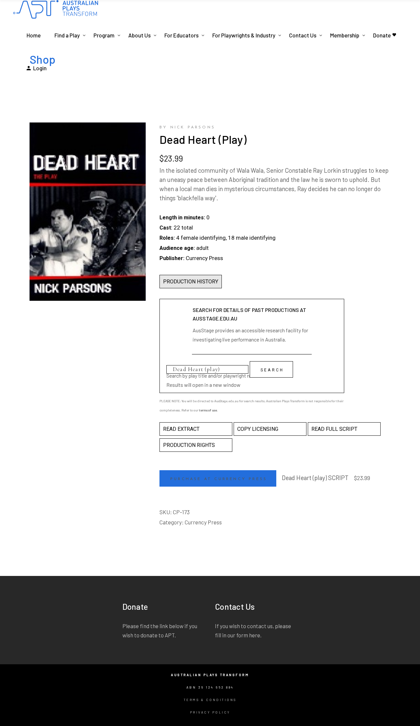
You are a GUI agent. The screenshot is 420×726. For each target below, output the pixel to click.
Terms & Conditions (210, 700)
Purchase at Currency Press (218, 479)
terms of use (208, 410)
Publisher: (171, 258)
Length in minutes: (182, 217)
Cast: (165, 228)
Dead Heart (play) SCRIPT (315, 477)
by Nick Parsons (187, 127)
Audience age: (177, 248)
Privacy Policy (210, 712)
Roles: (167, 238)
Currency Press (203, 522)
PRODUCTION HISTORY (190, 281)
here (254, 635)
